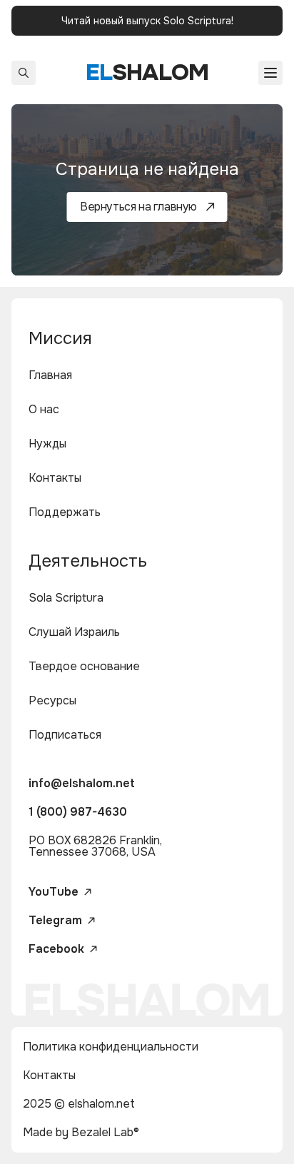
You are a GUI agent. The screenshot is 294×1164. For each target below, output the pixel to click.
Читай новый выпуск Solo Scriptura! (147, 20)
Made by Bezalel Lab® (81, 1132)
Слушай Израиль (74, 631)
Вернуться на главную (138, 206)
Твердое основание (84, 666)
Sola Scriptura (66, 597)
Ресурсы (52, 700)
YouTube (53, 892)
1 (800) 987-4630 (78, 811)
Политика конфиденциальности (110, 1046)
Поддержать (65, 512)
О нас (44, 409)
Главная (50, 375)
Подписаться (65, 734)
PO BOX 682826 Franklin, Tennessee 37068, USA (95, 846)
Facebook (56, 949)
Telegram (55, 920)
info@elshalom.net (82, 783)
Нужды (47, 443)
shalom (147, 72)
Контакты (55, 477)
